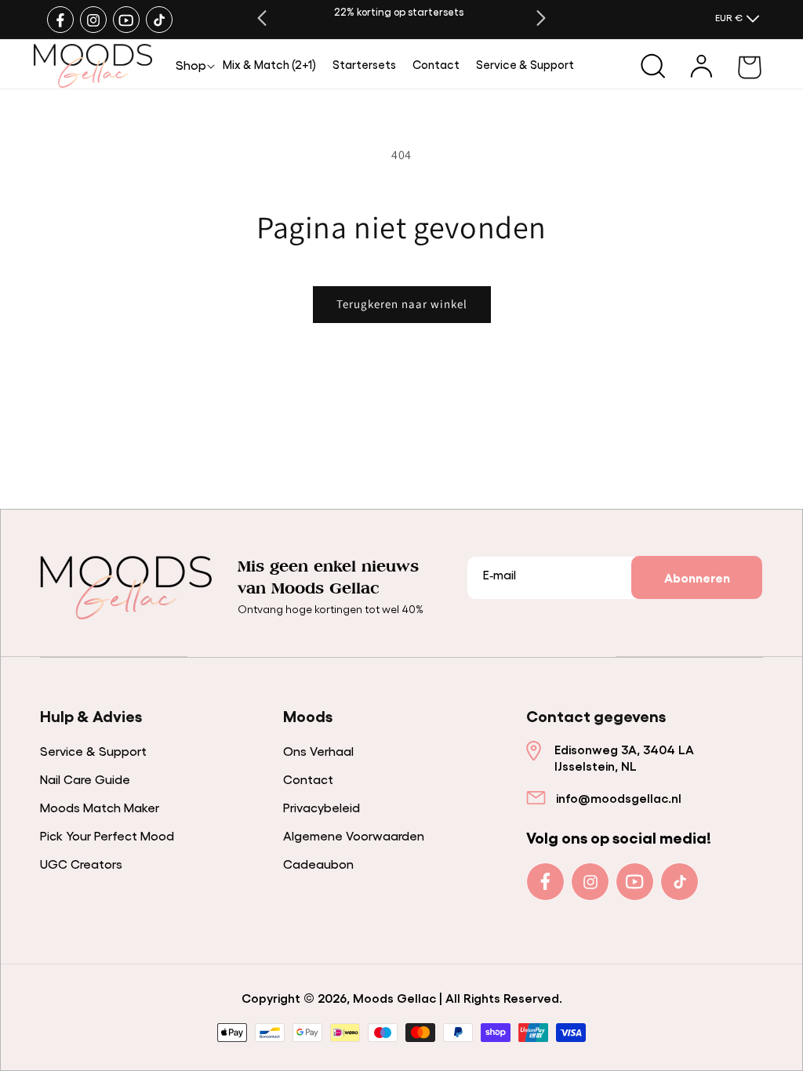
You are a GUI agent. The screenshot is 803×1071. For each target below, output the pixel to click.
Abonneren (697, 577)
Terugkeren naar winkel (401, 303)
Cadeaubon (318, 863)
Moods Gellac (394, 997)
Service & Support (93, 750)
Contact (308, 778)
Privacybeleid (321, 807)
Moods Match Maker (99, 807)
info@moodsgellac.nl (618, 797)
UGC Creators (81, 863)
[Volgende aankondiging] (541, 18)
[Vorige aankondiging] (262, 18)
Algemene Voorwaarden (353, 835)
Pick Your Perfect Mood (107, 835)
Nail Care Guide (85, 778)
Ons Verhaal (318, 750)
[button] (191, 64)
